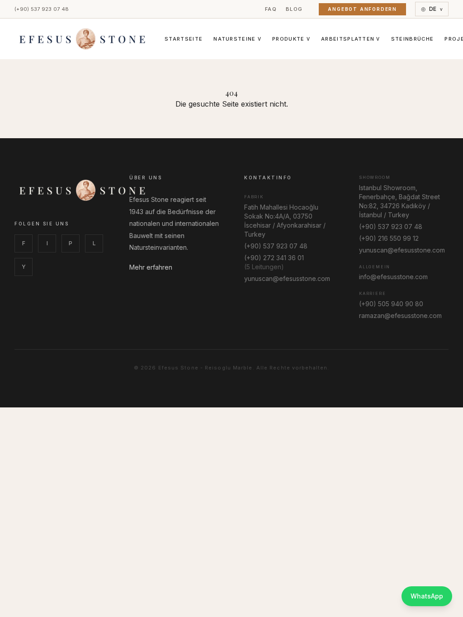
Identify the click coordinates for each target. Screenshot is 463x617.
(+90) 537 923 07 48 (41, 9)
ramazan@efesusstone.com (400, 315)
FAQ (271, 9)
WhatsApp (427, 596)
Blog (294, 9)
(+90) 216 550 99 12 (389, 238)
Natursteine (237, 39)
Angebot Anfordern (362, 9)
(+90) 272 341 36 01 (274, 258)
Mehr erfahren (150, 267)
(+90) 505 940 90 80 (391, 304)
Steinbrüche (412, 39)
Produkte (291, 39)
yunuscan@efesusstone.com (287, 278)
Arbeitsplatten (350, 39)
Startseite (184, 39)
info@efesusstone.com (393, 276)
